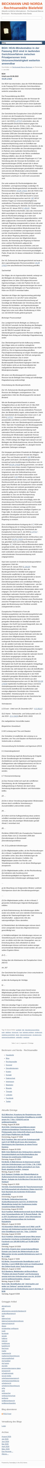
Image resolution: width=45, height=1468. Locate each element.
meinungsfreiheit (8, 1358)
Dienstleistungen (12, 1068)
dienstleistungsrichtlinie (32, 1030)
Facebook (9, 1098)
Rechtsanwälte (11, 1062)
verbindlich (19, 1037)
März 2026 (6, 1449)
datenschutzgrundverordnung (12, 1321)
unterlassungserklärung (10, 1381)
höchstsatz (15, 1032)
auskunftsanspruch (9, 1313)
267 (32, 198)
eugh (3, 1032)
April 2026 (5, 1446)
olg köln (5, 1366)
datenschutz (6, 1318)
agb (3, 1308)
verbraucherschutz (8, 1396)
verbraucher (6, 1393)
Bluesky (9, 1088)
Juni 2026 (5, 1441)
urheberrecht (6, 1383)
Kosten (8, 1072)
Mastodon (9, 1085)
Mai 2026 (5, 1444)
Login (4, 1426)
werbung (5, 1398)
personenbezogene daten (11, 1368)
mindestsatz (38, 1032)
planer (17, 1035)
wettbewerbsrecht (8, 1401)
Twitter (8, 1101)
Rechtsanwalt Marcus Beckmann (22, 67)
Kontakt (9, 1075)
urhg (3, 1388)
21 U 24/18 (14, 716)
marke (4, 1351)
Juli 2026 (5, 1439)
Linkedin (9, 1095)
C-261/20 (26, 208)
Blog (7, 1058)
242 (29, 457)
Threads (9, 1091)
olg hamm (5, 1363)
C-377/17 (18, 121)
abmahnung (6, 1306)
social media (6, 1376)
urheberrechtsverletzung (11, 1386)
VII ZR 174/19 (7, 79)
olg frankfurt (6, 1361)
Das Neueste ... (7, 1451)
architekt (18, 1030)
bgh (23, 1030)
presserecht (6, 1371)
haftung (4, 1338)
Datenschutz (10, 1078)
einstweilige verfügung (10, 1328)
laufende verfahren (28, 1032)
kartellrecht (6, 1346)
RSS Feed (7, 1414)
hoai (20, 1032)
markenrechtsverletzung (10, 1356)
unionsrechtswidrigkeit (8, 1037)
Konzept (9, 1065)
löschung (5, 1348)
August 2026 (6, 1436)
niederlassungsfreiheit (8, 1035)
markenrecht (6, 1353)
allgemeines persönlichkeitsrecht (14, 1311)
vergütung (26, 1037)
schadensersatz (7, 1373)
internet (4, 1341)
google (4, 1336)
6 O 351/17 (38, 709)
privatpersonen (37, 1035)
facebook (5, 1333)
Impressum (10, 1081)
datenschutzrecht (8, 1323)
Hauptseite (10, 1055)
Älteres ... (5, 1454)
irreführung (6, 1343)
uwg (3, 1391)
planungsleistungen (26, 1035)
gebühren (8, 1032)
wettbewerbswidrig (9, 1403)
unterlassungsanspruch (10, 1378)
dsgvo (4, 1326)
